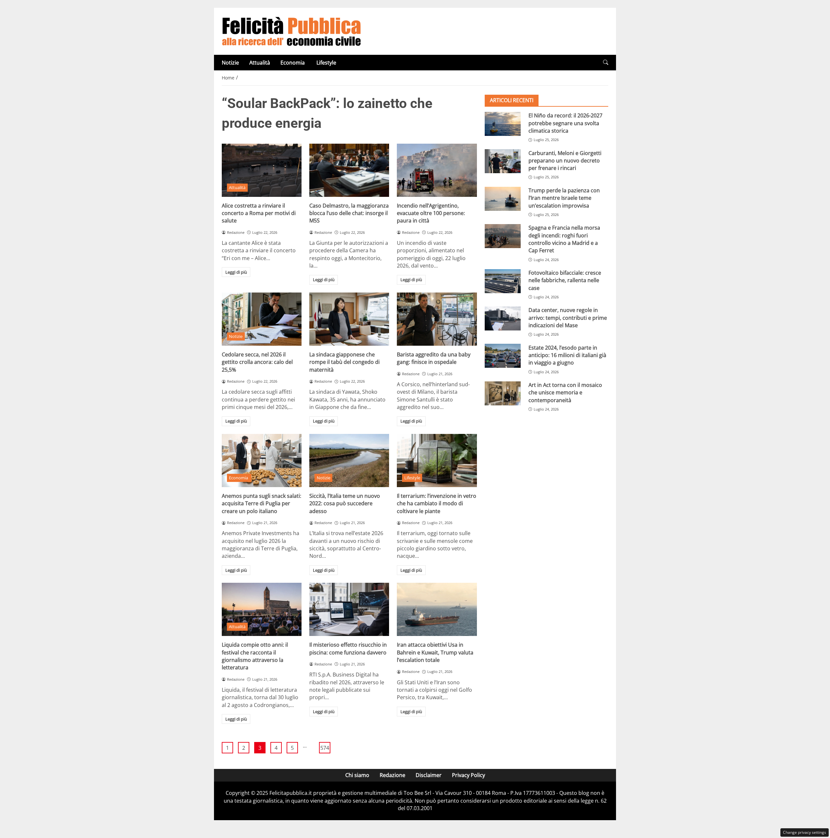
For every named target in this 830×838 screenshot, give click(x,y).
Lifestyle (326, 62)
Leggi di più (236, 272)
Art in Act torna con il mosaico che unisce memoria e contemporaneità (565, 392)
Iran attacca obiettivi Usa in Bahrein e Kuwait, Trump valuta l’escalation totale (435, 652)
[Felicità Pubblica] (291, 30)
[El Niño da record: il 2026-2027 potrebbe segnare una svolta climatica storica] (503, 124)
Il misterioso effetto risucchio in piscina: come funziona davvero (348, 648)
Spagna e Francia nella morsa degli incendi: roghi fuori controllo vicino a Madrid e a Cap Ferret (564, 239)
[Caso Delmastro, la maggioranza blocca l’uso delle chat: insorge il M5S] (349, 170)
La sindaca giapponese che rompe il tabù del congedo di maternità (344, 362)
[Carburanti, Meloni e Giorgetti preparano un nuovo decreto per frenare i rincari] (503, 161)
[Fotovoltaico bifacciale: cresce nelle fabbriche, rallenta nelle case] (503, 281)
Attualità (259, 62)
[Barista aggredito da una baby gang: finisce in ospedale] (437, 319)
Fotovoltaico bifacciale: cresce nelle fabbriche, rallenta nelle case (564, 280)
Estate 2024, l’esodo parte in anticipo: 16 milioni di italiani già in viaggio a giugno (567, 355)
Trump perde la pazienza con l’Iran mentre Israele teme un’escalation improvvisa (564, 198)
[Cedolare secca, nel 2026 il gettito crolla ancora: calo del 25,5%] (262, 319)
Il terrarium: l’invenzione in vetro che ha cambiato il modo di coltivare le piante (436, 503)
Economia (293, 62)
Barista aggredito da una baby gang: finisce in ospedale (433, 358)
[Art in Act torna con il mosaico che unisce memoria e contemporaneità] (503, 393)
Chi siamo (357, 775)
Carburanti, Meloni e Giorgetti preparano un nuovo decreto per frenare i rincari (564, 160)
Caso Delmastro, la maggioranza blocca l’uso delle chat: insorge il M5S (349, 213)
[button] (605, 62)
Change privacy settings (804, 832)
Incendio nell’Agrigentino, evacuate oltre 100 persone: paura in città (431, 213)
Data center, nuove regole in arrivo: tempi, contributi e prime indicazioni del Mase (567, 317)
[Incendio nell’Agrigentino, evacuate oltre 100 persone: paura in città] (437, 170)
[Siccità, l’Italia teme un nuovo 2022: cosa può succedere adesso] (349, 460)
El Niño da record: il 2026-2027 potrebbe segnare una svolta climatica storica (565, 123)
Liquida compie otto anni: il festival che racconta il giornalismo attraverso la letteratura (255, 656)
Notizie (230, 62)
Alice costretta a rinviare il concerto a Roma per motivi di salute (259, 213)
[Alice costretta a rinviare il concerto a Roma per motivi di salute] (262, 170)
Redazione (392, 775)
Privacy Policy (468, 775)
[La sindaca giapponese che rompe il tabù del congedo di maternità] (349, 319)
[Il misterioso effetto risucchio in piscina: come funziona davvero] (349, 609)
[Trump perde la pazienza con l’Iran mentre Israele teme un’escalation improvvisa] (503, 199)
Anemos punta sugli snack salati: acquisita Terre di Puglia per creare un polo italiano (261, 503)
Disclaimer (429, 775)
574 (324, 747)
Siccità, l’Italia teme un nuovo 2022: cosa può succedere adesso (344, 503)
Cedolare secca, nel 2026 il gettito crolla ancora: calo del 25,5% (257, 362)
